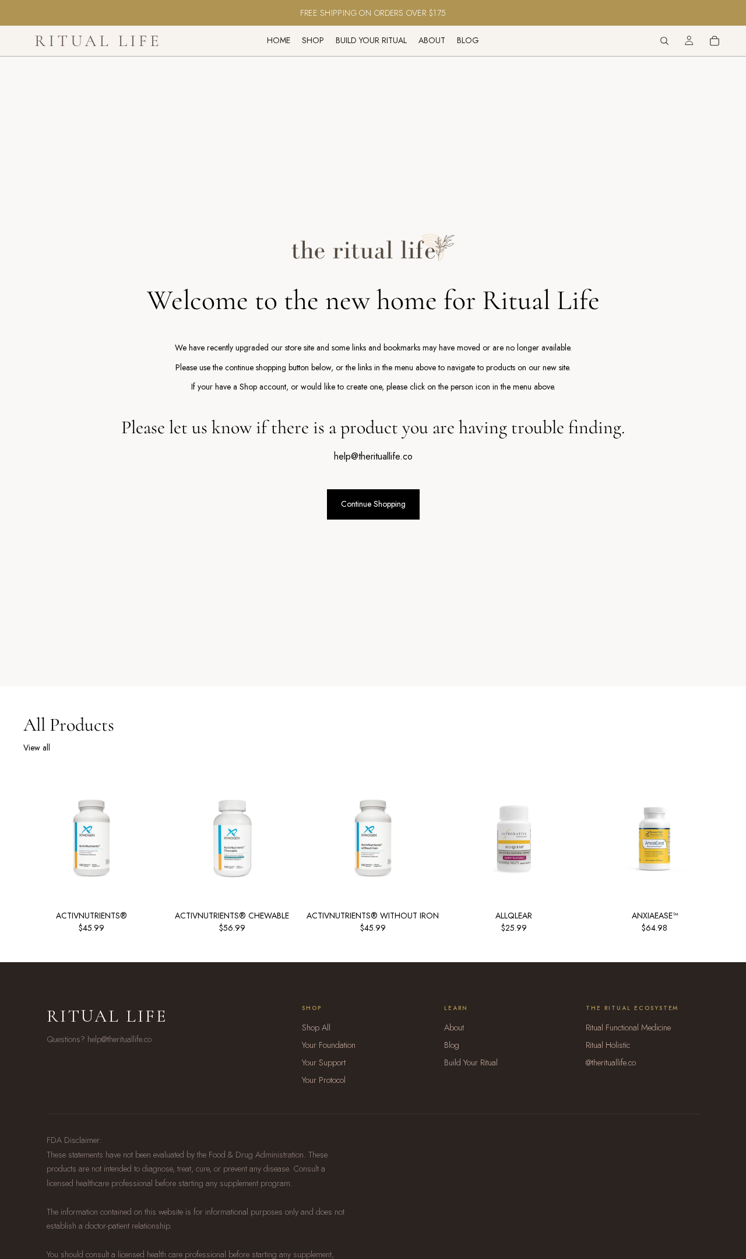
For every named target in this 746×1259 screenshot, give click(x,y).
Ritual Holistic (608, 1045)
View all (36, 747)
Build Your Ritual (471, 1062)
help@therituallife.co (373, 456)
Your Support (324, 1062)
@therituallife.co (611, 1062)
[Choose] (112, 859)
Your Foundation (329, 1045)
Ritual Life (107, 1016)
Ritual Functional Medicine (628, 1027)
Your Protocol (324, 1080)
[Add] (252, 859)
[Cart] (714, 41)
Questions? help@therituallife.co (99, 1039)
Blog (451, 1045)
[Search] (664, 41)
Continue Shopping (373, 504)
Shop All (316, 1027)
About (454, 1027)
